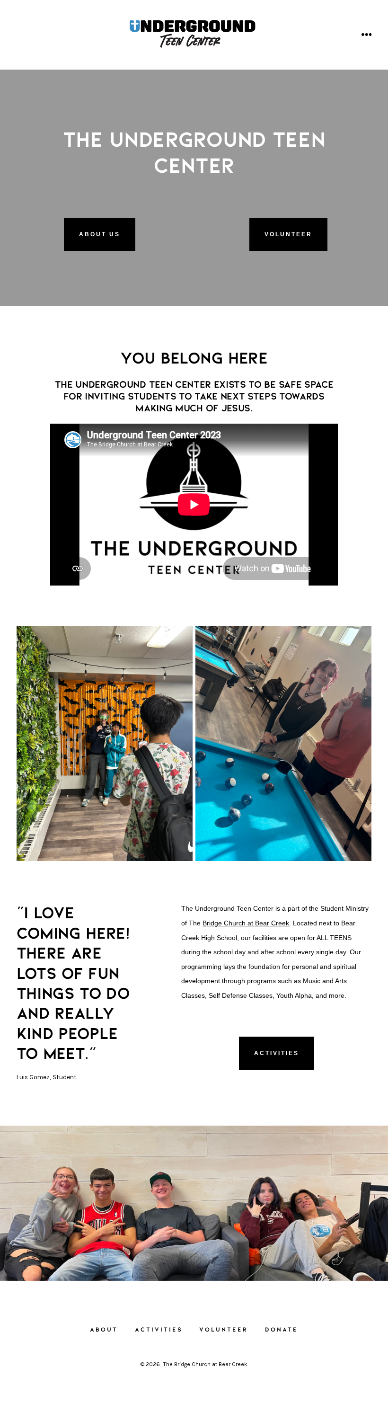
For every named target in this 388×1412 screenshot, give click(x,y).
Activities (276, 1053)
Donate (281, 1329)
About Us (99, 234)
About (104, 1329)
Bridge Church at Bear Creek (246, 923)
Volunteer (288, 234)
